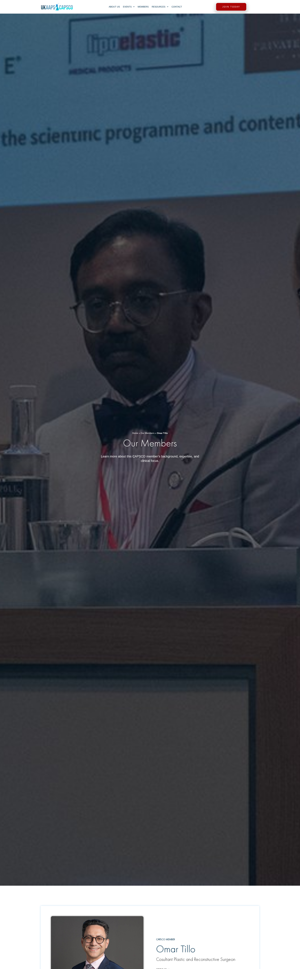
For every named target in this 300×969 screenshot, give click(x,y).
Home (135, 433)
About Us (114, 6)
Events (127, 6)
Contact (177, 6)
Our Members (147, 433)
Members (143, 6)
